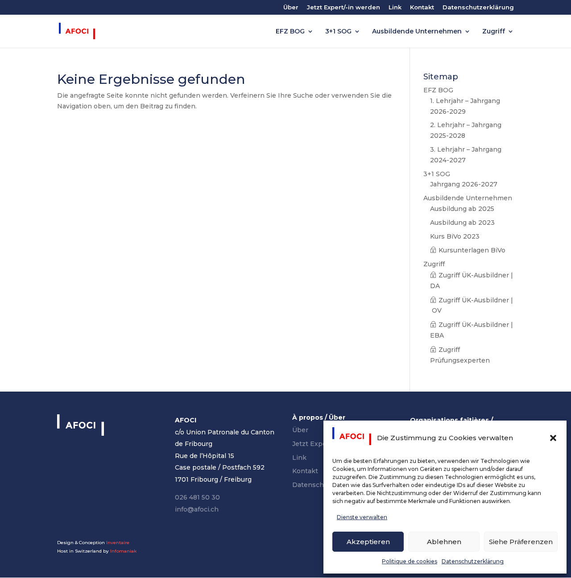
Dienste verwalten (362, 517)
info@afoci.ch (197, 509)
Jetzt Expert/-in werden (343, 7)
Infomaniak (123, 551)
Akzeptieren (368, 541)
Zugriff (493, 31)
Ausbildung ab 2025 (462, 209)
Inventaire (117, 542)
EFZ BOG (290, 31)
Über (290, 7)
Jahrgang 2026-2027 (463, 184)
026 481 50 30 (197, 497)
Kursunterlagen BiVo (472, 250)
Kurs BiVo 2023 (455, 236)
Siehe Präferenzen (521, 541)
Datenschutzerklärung (473, 561)
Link (395, 7)
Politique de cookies (409, 561)
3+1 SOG (338, 31)
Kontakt (422, 7)
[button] (553, 438)
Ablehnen (444, 541)
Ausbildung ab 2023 (462, 223)
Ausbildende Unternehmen (417, 31)
